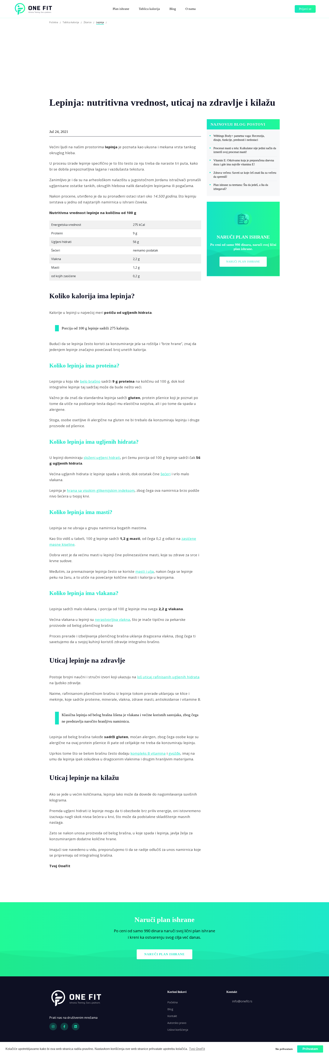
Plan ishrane (121, 9)
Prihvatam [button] (310, 1049)
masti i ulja (144, 571)
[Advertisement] (164, 68)
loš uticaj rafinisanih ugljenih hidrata (168, 676)
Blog (172, 9)
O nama (190, 9)
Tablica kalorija (149, 9)
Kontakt (172, 1016)
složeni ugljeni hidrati (102, 457)
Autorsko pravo (176, 1023)
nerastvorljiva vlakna (112, 619)
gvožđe (174, 753)
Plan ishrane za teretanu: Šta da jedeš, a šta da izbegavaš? (240, 186)
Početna (172, 1002)
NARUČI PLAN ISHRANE (243, 261)
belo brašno (90, 381)
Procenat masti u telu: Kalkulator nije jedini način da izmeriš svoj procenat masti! (244, 150)
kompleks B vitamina (148, 753)
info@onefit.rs (242, 1001)
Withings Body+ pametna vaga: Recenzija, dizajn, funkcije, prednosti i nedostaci (239, 137)
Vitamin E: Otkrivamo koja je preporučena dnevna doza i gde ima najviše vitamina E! (243, 162)
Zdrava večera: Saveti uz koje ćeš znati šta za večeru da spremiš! (244, 174)
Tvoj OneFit (197, 1048)
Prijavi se (305, 9)
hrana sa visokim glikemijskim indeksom (101, 490)
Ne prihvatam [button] (284, 1048)
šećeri (166, 473)
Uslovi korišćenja (177, 1029)
